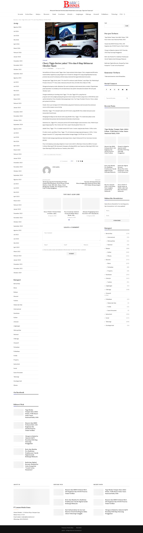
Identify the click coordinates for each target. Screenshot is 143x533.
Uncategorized (117, 325)
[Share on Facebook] (76, 161)
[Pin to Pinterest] (80, 161)
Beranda (20, 14)
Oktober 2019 (17, 272)
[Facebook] (107, 89)
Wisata (118, 256)
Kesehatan (61, 14)
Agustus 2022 (17, 230)
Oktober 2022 (17, 222)
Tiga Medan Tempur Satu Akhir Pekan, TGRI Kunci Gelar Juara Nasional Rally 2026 (117, 131)
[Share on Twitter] (78, 161)
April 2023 (16, 196)
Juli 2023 (16, 183)
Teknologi (114, 14)
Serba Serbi (117, 314)
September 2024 (18, 124)
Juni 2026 (16, 35)
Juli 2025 (16, 82)
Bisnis (118, 263)
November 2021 (18, 268)
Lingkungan (79, 14)
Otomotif (96, 14)
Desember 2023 (18, 162)
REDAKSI (79, 527)
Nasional (118, 244)
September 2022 (18, 226)
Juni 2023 (16, 188)
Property (118, 271)
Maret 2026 (17, 48)
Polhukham (104, 14)
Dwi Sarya (50, 68)
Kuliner (118, 252)
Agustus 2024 (17, 128)
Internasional (118, 237)
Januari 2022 (17, 260)
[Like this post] (73, 161)
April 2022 (16, 247)
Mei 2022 (16, 243)
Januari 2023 (17, 209)
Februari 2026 (17, 52)
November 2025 (18, 65)
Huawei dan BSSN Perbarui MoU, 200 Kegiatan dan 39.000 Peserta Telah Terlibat (110, 150)
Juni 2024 (16, 137)
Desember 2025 (18, 61)
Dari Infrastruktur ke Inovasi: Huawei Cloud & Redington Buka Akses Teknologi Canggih (76, 511)
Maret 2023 (17, 200)
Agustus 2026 (17, 27)
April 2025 (16, 95)
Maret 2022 (17, 251)
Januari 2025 (17, 107)
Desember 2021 (18, 264)
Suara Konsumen (118, 310)
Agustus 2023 (17, 179)
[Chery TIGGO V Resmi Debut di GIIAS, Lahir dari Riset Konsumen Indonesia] (52, 204)
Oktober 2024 (17, 120)
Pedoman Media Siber (67, 527)
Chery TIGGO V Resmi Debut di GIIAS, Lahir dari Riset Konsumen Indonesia (123, 188)
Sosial (54, 14)
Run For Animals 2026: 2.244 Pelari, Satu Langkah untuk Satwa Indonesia (110, 188)
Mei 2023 (16, 192)
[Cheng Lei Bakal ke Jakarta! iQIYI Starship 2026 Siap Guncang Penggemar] (123, 140)
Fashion (118, 282)
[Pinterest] (119, 89)
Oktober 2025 (17, 69)
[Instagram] (121, 14)
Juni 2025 (16, 86)
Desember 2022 (18, 213)
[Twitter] (111, 89)
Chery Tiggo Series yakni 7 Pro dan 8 (52, 154)
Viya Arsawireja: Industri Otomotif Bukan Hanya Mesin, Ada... (71, 213)
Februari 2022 (17, 255)
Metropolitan (118, 241)
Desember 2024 (18, 111)
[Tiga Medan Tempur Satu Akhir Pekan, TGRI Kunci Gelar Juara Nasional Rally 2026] (117, 119)
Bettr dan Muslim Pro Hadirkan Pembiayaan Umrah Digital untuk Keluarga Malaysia (110, 169)
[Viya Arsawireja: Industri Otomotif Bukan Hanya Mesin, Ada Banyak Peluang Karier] (71, 204)
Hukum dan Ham (118, 303)
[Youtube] (123, 89)
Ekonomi (46, 14)
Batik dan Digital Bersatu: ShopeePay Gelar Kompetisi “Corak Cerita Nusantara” (123, 169)
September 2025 (18, 73)
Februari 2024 (17, 154)
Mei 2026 (16, 40)
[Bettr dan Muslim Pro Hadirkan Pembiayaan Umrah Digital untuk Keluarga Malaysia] (110, 159)
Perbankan (118, 267)
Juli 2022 (16, 234)
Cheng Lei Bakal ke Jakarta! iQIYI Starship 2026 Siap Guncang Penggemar (123, 150)
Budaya (38, 14)
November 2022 (18, 217)
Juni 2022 (16, 239)
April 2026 (16, 44)
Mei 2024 (16, 141)
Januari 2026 (17, 56)
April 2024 (16, 145)
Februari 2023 (17, 205)
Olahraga (88, 14)
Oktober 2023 (17, 171)
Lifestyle (69, 14)
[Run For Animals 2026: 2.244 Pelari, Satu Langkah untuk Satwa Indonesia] (110, 179)
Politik (118, 306)
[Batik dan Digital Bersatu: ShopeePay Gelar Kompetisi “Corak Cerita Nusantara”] (123, 159)
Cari (106, 23)
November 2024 (18, 116)
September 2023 (18, 175)
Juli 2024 (16, 133)
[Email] (127, 89)
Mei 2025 (16, 90)
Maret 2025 (17, 99)
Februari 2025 (17, 103)
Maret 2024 (17, 150)
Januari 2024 (17, 158)
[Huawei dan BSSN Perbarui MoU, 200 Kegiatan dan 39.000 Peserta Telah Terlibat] (110, 140)
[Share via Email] (82, 161)
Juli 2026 (16, 31)
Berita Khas (28, 14)
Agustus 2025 (17, 78)
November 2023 (18, 167)
